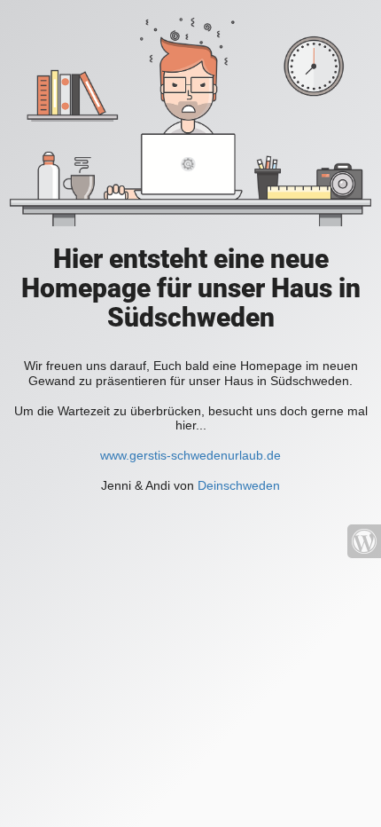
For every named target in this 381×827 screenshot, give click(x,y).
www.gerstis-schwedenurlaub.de (190, 455)
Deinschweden (239, 485)
